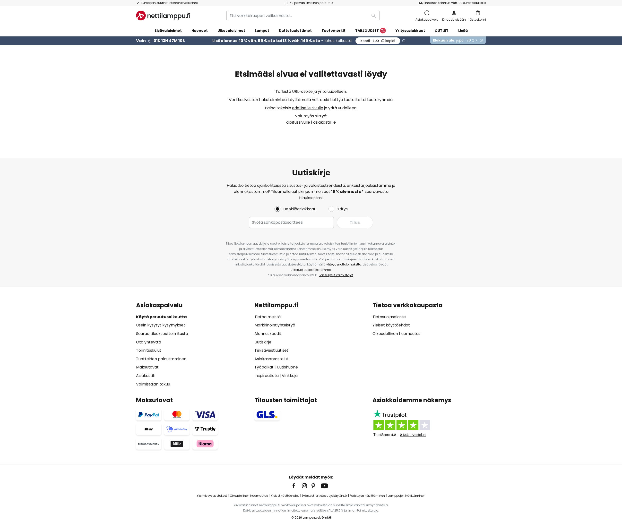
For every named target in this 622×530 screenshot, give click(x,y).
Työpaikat (264, 367)
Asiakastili (145, 375)
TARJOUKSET (367, 30)
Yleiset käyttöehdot (391, 325)
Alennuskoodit (267, 333)
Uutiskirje (262, 342)
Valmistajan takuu (153, 384)
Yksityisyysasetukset (212, 496)
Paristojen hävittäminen (367, 496)
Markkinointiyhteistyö (274, 325)
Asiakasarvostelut (271, 359)
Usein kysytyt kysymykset (160, 325)
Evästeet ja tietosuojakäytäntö (324, 496)
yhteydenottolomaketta (343, 264)
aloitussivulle (298, 122)
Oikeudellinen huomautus (396, 333)
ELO (378, 40)
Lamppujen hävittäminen (406, 496)
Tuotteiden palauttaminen (161, 359)
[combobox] (303, 15)
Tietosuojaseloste (389, 317)
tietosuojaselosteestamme (311, 270)
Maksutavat (147, 367)
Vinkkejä (290, 375)
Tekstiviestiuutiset (271, 350)
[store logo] (163, 15)
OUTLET (442, 30)
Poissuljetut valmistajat (336, 275)
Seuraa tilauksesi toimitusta (162, 333)
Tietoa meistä (267, 317)
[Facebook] (297, 485)
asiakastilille (324, 122)
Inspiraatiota (266, 375)
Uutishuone (287, 367)
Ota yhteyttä (148, 342)
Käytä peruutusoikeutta (161, 317)
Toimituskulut (148, 350)
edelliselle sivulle (307, 108)
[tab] (193, 344)
